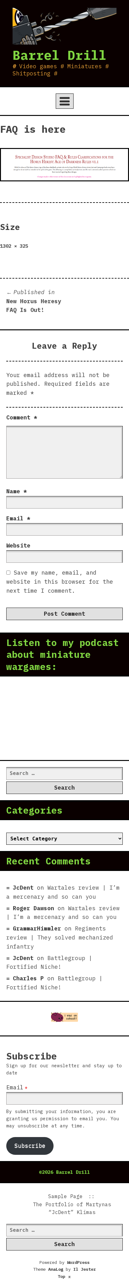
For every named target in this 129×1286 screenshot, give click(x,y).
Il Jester (84, 1269)
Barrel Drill (59, 55)
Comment (21, 417)
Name (16, 491)
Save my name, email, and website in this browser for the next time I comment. (59, 581)
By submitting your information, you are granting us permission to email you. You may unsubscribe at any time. (62, 1118)
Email (18, 518)
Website (18, 545)
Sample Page (65, 1196)
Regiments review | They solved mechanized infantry (59, 937)
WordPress (78, 1262)
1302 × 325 (14, 246)
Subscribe (29, 1145)
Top (64, 1276)
